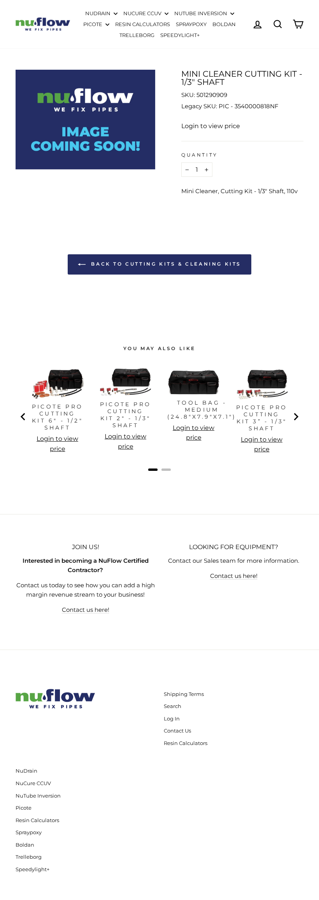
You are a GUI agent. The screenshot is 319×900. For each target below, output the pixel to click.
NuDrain (98, 13)
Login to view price (210, 126)
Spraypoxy (191, 24)
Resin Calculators (142, 24)
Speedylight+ (180, 35)
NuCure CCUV (143, 13)
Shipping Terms (184, 694)
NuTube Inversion (201, 13)
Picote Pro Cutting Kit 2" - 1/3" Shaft (125, 415)
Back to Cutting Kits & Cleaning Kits (165, 264)
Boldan (224, 24)
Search (172, 706)
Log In (172, 719)
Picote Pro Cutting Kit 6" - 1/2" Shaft (57, 417)
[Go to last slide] (23, 416)
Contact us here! (85, 609)
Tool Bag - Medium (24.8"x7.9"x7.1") (201, 409)
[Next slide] (295, 416)
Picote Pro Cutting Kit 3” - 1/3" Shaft (261, 418)
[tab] (153, 469)
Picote (93, 24)
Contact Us (177, 731)
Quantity (199, 155)
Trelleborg (136, 35)
